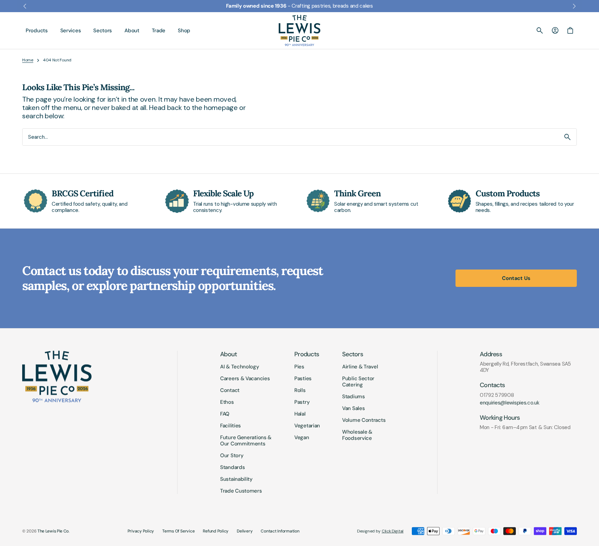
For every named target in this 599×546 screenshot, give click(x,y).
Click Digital (392, 531)
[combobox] (290, 137)
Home (27, 60)
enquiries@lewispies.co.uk (509, 403)
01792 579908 (497, 395)
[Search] (567, 137)
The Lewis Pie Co (53, 531)
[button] (539, 30)
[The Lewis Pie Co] (299, 30)
